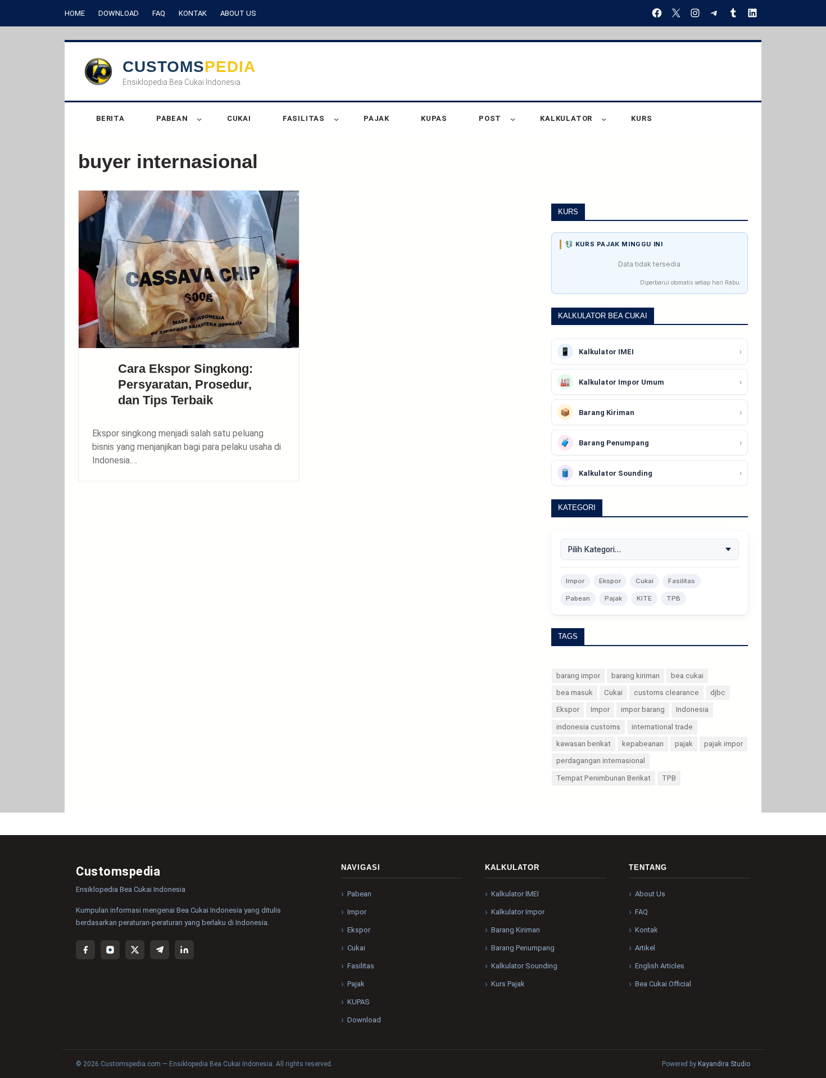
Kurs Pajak (508, 984)
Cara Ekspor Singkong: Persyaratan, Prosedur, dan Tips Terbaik (185, 384)
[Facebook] (657, 13)
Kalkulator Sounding (524, 966)
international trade (662, 727)
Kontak (193, 13)
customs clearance (666, 692)
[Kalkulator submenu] (603, 118)
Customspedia (189, 66)
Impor (575, 581)
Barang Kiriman (515, 930)
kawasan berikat (583, 743)
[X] (676, 13)
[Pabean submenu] (199, 118)
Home (75, 13)
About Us (238, 13)
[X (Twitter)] (134, 949)
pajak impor (723, 743)
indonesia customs (588, 727)
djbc (717, 692)
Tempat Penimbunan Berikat (603, 778)
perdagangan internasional (600, 760)
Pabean (578, 598)
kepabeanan (643, 743)
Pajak (613, 598)
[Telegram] (714, 13)
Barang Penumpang (523, 948)
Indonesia (692, 709)
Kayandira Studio (724, 1064)
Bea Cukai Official (663, 984)
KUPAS (358, 1002)
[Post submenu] (512, 118)
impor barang (643, 709)
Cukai (644, 581)
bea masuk (574, 692)
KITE (644, 598)
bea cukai (687, 675)
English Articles (659, 966)
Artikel (645, 948)
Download (118, 13)
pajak (684, 743)
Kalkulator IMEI (515, 894)
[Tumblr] (733, 13)
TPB (673, 598)
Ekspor (610, 581)
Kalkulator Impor (517, 912)
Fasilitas (681, 581)
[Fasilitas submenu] (336, 118)
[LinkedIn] (752, 13)
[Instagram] (695, 13)
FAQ (158, 13)
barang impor (578, 675)
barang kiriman (635, 675)
